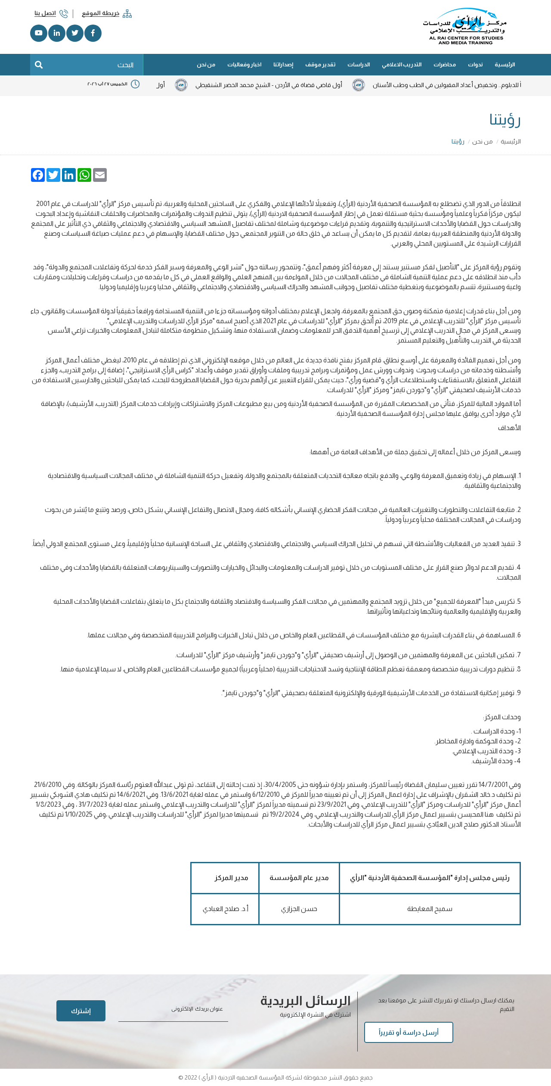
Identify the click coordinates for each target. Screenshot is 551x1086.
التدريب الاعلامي (401, 64)
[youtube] (38, 33)
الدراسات (358, 64)
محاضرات (444, 64)
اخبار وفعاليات (244, 64)
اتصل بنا (45, 12)
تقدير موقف (320, 64)
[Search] (38, 64)
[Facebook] (93, 33)
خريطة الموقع (100, 12)
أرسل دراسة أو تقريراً (409, 1032)
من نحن (206, 64)
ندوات (475, 64)
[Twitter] (75, 33)
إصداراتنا (283, 64)
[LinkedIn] (56, 33)
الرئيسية (505, 64)
